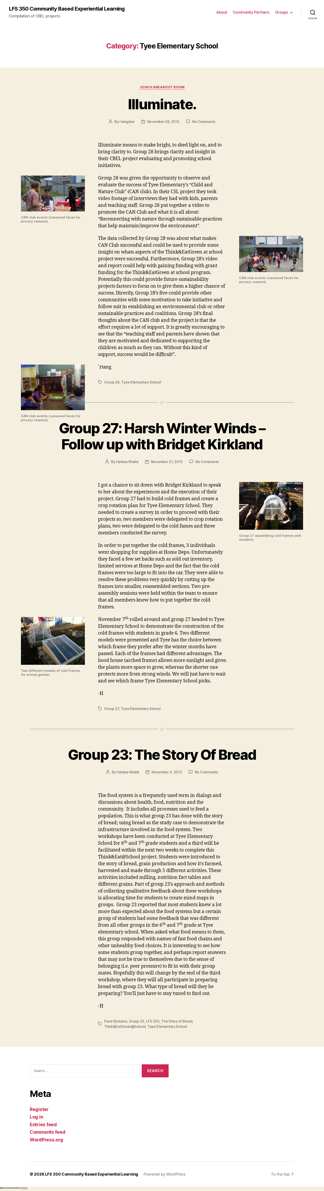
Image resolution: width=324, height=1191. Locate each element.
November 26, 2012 (163, 121)
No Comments (203, 121)
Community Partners (251, 12)
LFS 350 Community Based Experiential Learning (67, 8)
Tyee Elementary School (141, 382)
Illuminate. (162, 104)
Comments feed (47, 1132)
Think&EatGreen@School (124, 1026)
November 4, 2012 (167, 772)
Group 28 (111, 382)
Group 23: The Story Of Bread (162, 754)
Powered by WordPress (164, 1174)
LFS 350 (153, 1021)
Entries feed (43, 1124)
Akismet (25, 1188)
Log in (36, 1117)
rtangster (127, 121)
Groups (281, 12)
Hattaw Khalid (127, 461)
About (221, 12)
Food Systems (115, 1021)
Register (39, 1109)
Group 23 (136, 1021)
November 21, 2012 (167, 461)
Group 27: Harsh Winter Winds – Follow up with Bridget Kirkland (162, 436)
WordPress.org (46, 1140)
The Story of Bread (176, 1021)
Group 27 (111, 708)
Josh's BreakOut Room (162, 87)
